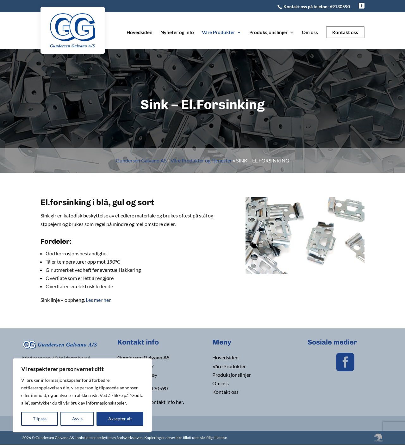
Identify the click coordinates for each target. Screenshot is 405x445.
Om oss (310, 32)
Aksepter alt (120, 418)
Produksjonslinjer (268, 32)
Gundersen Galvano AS (141, 160)
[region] (82, 395)
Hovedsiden (140, 32)
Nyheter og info (177, 32)
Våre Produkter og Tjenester (201, 160)
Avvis (77, 418)
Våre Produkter (218, 32)
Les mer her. (98, 300)
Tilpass (40, 418)
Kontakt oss (345, 32)
